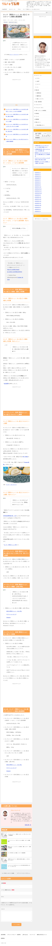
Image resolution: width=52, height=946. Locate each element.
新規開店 (37, 137)
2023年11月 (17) (38, 190)
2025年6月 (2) (38, 172)
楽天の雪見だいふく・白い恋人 (14, 611)
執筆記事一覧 (28, 824)
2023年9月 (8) (38, 195)
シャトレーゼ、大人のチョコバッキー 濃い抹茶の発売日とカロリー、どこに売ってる (19, 866)
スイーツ (38, 84)
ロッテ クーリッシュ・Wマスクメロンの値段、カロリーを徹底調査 (19, 841)
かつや (38, 133)
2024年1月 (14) (38, 186)
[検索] (47, 12)
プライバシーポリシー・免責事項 (14, 934)
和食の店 (37, 90)
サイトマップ (32, 934)
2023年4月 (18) (38, 205)
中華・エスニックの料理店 (40, 110)
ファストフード (38, 104)
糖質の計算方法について (42, 934)
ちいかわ (45, 133)
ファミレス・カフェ (39, 107)
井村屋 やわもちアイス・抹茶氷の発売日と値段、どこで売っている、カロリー (19, 860)
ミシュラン (46, 135)
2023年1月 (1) (38, 211)
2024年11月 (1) (38, 176)
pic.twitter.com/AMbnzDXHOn (14, 271)
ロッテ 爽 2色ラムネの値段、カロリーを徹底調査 (16, 852)
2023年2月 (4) (38, 209)
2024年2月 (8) (38, 184)
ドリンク (37, 116)
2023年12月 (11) (38, 188)
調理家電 (37, 119)
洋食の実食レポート (41, 125)
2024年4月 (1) (38, 180)
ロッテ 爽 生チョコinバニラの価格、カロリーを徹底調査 (9, 873)
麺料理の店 (39, 95)
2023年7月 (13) (38, 199)
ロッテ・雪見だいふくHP (10, 544)
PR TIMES (25, 456)
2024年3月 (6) (38, 182)
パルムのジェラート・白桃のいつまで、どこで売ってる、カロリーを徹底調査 (19, 835)
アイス (5, 22)
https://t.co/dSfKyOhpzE (13, 269)
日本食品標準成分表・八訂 (9, 515)
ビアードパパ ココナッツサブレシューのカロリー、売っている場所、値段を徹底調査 (24, 873)
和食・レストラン (40, 98)
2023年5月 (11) (38, 203)
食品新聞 (6, 383)
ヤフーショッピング (11, 614)
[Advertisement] (16, 91)
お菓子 (38, 81)
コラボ (37, 135)
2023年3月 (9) (38, 207)
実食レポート (38, 122)
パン (37, 87)
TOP (4, 9)
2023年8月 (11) (38, 197)
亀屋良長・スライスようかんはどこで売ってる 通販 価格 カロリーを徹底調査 (42, 154)
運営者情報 (3, 934)
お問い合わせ (25, 934)
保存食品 (37, 113)
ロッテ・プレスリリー (14, 54)
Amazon (8, 617)
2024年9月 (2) (38, 178)
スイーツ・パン (13, 22)
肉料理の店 (39, 92)
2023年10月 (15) (38, 193)
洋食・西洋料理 (38, 101)
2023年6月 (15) (38, 201)
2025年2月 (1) (38, 174)
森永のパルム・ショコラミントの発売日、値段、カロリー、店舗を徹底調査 (19, 847)
